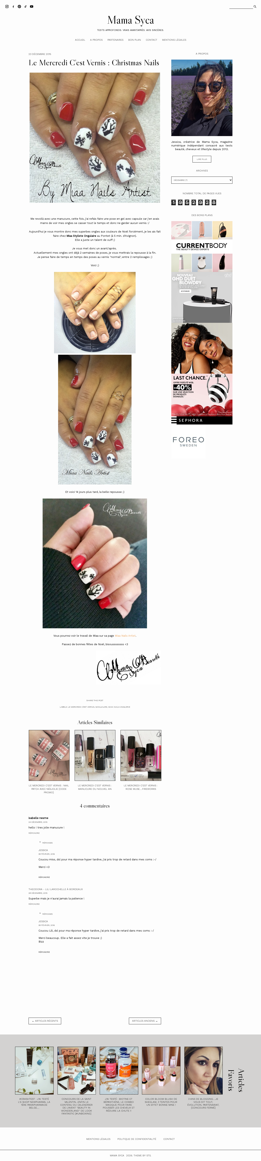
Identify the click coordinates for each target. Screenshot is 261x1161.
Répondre (34, 833)
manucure (101, 707)
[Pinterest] (19, 6)
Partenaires (115, 39)
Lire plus (202, 159)
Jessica (43, 850)
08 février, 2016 (47, 854)
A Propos (96, 39)
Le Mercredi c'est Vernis (81, 707)
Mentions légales (174, 39)
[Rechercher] (254, 6)
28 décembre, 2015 (38, 893)
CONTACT (169, 1139)
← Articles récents (45, 1020)
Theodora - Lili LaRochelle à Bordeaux (56, 889)
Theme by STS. (142, 1155)
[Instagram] (7, 6)
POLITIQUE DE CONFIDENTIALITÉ (136, 1139)
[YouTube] (31, 6)
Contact (151, 39)
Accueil (80, 39)
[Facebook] (13, 6)
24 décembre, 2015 (38, 822)
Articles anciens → (145, 1020)
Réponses (47, 843)
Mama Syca (130, 19)
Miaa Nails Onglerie (119, 707)
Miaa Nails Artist (125, 635)
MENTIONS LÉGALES (98, 1139)
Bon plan (134, 39)
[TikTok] (25, 6)
